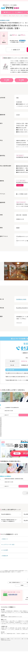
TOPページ (7, 12)
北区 (21, 15)
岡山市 (17, 15)
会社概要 (8, 638)
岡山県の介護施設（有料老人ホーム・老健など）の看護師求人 (9, 520)
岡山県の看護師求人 (6, 514)
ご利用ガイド (20, 12)
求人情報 (6, 80)
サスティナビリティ (17, 638)
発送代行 (18, 633)
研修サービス (3, 633)
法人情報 (21, 80)
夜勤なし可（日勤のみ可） (21, 202)
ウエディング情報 (5, 622)
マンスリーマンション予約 (17, 623)
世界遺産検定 (11, 622)
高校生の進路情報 (4, 616)
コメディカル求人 (11, 629)
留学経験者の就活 (9, 611)
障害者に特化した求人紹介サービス (8, 612)
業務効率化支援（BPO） (11, 633)
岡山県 (13, 15)
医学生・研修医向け (23, 611)
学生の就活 (3, 611)
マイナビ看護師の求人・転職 (5, 15)
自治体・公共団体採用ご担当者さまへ (14, 582)
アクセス (12, 638)
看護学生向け (16, 611)
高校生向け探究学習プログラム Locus (15, 616)
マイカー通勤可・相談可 (21, 180)
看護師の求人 (4, 629)
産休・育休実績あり (20, 155)
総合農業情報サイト (18, 622)
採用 (22, 638)
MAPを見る (19, 185)
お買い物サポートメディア (6, 623)
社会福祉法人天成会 (4, 20)
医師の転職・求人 (18, 629)
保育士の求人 (25, 629)
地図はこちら (22, 40)
